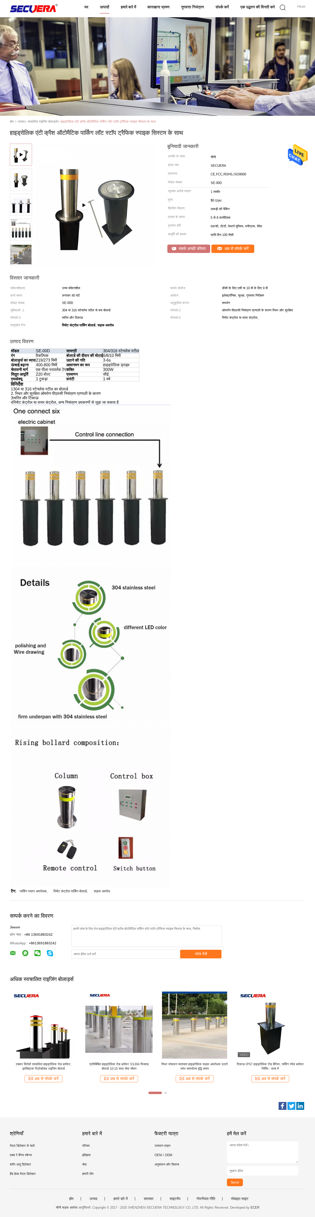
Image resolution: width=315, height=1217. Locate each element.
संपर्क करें (222, 7)
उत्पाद (93, 1198)
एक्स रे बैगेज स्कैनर (21, 1155)
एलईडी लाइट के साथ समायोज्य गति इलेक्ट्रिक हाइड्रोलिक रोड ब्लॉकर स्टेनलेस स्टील (194, 1066)
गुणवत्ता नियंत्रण (192, 7)
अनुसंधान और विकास (167, 1164)
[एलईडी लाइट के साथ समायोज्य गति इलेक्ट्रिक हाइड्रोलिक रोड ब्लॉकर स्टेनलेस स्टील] (194, 1024)
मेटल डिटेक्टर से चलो (22, 1146)
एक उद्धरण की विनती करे (257, 7)
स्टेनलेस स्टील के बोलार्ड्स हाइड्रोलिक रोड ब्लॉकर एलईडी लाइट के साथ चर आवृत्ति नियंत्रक (270, 1066)
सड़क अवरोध (102, 891)
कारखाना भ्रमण (158, 7)
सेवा (84, 1164)
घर (86, 7)
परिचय (86, 1146)
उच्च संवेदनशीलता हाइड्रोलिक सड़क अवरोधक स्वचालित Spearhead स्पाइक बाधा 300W (119, 1066)
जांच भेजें (201, 954)
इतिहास (86, 1155)
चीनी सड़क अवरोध (67, 1207)
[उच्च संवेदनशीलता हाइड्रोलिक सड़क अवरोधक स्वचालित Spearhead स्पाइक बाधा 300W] (119, 1024)
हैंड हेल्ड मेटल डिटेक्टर (23, 1174)
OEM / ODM (163, 1155)
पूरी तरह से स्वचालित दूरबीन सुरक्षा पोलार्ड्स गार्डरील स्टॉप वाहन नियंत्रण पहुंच (44, 1066)
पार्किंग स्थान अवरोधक (33, 891)
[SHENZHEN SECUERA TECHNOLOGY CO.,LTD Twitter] (291, 1106)
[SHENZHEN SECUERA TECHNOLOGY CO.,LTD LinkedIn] (300, 1106)
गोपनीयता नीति (205, 1198)
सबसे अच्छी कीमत (191, 248)
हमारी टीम (88, 1174)
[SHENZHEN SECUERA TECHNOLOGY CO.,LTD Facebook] (282, 1106)
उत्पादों (104, 7)
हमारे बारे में (128, 7)
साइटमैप (175, 1198)
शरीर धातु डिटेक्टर (20, 1164)
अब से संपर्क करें (236, 248)
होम (71, 1198)
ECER (255, 1207)
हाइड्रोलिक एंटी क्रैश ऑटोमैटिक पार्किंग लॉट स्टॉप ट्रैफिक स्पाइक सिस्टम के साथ (108, 121)
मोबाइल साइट (240, 1198)
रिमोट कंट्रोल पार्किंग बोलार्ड (70, 891)
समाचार (149, 1198)
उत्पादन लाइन (162, 1146)
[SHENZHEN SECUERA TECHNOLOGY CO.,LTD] (34, 8)
